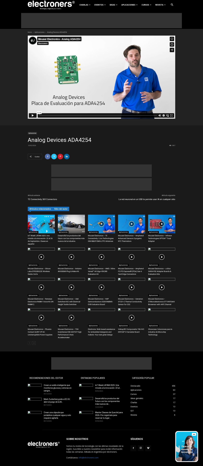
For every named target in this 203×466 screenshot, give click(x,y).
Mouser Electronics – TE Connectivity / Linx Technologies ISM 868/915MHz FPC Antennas (101, 238)
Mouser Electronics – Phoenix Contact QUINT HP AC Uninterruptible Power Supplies (40, 332)
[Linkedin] (66, 156)
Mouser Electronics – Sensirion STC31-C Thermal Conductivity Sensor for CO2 (130, 301)
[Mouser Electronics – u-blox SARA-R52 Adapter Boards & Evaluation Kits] (161, 257)
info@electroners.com (88, 457)
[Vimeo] (148, 448)
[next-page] (34, 343)
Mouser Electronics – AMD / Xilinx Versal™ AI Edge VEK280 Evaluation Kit (101, 271)
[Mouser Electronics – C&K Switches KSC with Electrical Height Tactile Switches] (71, 287)
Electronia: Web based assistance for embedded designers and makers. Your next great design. (101, 332)
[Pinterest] (60, 156)
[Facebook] (47, 156)
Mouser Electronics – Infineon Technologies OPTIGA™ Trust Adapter (160, 238)
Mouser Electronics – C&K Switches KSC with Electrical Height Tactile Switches (69, 301)
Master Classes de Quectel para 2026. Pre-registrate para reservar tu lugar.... (109, 415)
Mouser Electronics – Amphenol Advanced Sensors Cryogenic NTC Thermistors (131, 238)
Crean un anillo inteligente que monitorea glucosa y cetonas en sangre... (58, 388)
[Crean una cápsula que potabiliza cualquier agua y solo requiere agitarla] (35, 416)
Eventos (98, 4)
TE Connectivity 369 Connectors (42, 199)
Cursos (145, 4)
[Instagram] (140, 448)
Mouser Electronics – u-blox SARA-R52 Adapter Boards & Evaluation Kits (159, 271)
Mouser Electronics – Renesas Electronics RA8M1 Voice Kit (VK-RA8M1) (41, 301)
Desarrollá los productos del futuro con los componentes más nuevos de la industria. (71, 238)
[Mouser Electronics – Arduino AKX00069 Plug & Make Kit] (71, 257)
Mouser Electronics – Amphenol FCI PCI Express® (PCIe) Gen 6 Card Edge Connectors (131, 271)
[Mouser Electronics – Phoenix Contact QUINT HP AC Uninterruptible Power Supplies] (41, 317)
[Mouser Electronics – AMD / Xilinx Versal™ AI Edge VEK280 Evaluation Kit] (101, 257)
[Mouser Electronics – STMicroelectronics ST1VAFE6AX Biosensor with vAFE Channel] (161, 287)
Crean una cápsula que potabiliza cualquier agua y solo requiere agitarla (57, 415)
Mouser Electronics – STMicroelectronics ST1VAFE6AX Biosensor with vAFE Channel (161, 301)
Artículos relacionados (40, 209)
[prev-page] (29, 343)
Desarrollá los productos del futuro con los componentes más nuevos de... (107, 401)
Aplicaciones (128, 4)
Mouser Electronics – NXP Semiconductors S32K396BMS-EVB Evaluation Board (100, 301)
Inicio (30, 32)
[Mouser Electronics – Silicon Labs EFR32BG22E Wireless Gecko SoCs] (41, 257)
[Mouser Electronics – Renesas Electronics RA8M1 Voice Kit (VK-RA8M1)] (41, 287)
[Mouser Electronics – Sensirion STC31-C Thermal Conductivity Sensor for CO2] (131, 287)
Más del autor (61, 209)
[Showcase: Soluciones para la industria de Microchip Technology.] (161, 317)
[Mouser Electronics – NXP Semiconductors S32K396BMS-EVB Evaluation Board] (101, 287)
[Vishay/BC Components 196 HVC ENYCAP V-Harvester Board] (131, 317)
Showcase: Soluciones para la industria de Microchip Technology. (160, 332)
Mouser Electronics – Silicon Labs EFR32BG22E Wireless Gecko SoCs (39, 271)
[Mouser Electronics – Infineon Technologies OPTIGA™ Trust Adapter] (161, 224)
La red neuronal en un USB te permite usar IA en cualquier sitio (147, 199)
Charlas (83, 4)
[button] (172, 5)
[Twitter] (54, 156)
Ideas (112, 4)
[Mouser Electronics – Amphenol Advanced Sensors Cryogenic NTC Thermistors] (131, 224)
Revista (159, 4)
